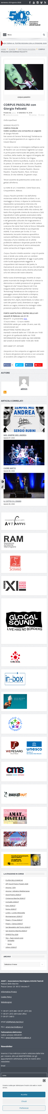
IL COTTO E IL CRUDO (12, 501)
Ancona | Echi (11, 887)
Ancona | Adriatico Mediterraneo (18, 891)
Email (42, 115)
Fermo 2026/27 (11, 909)
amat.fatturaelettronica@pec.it (18, 1037)
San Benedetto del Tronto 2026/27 (18, 927)
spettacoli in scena (12, 115)
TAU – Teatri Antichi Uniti (14, 938)
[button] (44, 1080)
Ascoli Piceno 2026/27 (13, 895)
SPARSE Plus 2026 (12, 934)
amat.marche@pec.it (14, 1027)
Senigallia (11, 940)
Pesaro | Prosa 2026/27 (14, 920)
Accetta (24, 1094)
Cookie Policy (6, 997)
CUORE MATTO (10, 468)
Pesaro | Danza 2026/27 (14, 924)
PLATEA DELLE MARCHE (14, 880)
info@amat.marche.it (14, 1022)
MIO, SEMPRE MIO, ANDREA (15, 435)
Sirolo (10, 944)
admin (14, 113)
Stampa (34, 115)
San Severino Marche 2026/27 (16, 931)
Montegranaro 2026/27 (14, 916)
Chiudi (24, 1101)
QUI (25, 319)
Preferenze (24, 1108)
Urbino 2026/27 (11, 947)
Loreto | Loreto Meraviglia (15, 913)
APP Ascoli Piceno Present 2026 (17, 884)
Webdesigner (6, 1002)
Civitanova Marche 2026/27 (15, 898)
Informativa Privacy (9, 991)
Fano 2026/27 (10, 905)
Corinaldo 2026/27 (12, 902)
